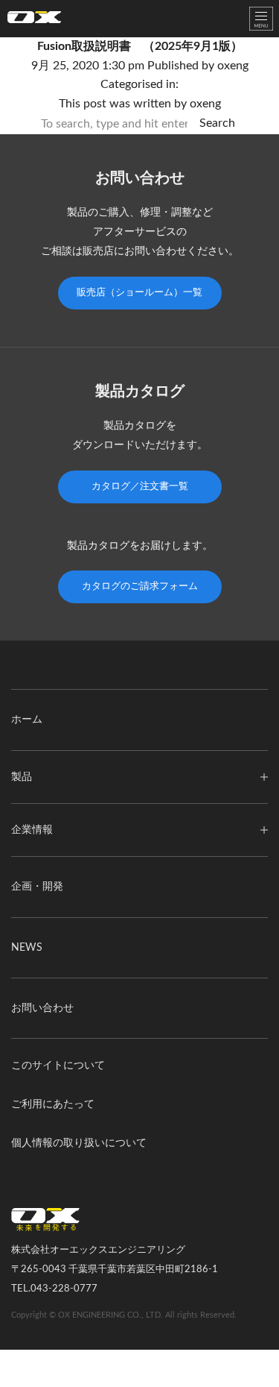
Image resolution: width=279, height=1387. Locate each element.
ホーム (26, 719)
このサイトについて (58, 1065)
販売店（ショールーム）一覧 (139, 293)
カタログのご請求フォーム (140, 586)
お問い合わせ (42, 1008)
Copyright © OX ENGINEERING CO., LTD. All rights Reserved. (124, 1315)
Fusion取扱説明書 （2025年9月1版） (140, 46)
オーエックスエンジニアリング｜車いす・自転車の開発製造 (34, 20)
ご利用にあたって (52, 1104)
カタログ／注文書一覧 (140, 486)
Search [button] (217, 123)
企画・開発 (37, 886)
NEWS (26, 948)
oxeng (232, 66)
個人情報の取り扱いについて (79, 1143)
